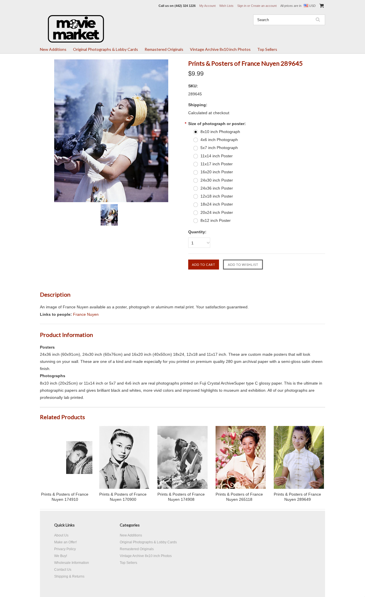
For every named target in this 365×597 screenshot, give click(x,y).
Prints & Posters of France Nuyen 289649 (297, 497)
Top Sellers (267, 49)
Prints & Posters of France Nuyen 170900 (123, 497)
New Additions (53, 49)
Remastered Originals (164, 49)
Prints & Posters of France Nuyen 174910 (64, 497)
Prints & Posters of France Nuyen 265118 (239, 497)
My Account (207, 5)
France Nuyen (86, 314)
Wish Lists (226, 5)
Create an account (264, 5)
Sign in (241, 5)
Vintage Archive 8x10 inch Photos (220, 49)
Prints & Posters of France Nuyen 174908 (181, 497)
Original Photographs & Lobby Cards (105, 49)
